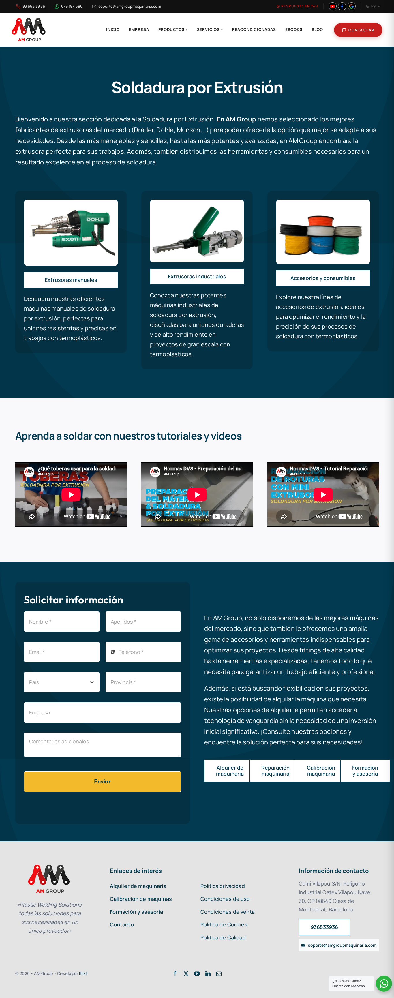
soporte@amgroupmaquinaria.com (129, 6)
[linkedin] (208, 973)
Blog (317, 29)
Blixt (83, 973)
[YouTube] (332, 6)
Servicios (210, 29)
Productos (173, 29)
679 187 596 (71, 6)
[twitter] (186, 973)
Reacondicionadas (254, 29)
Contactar (361, 30)
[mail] (219, 973)
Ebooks (294, 29)
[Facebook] (342, 6)
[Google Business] (351, 6)
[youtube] (197, 973)
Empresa (139, 29)
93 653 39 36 (33, 6)
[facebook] (175, 973)
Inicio (113, 29)
